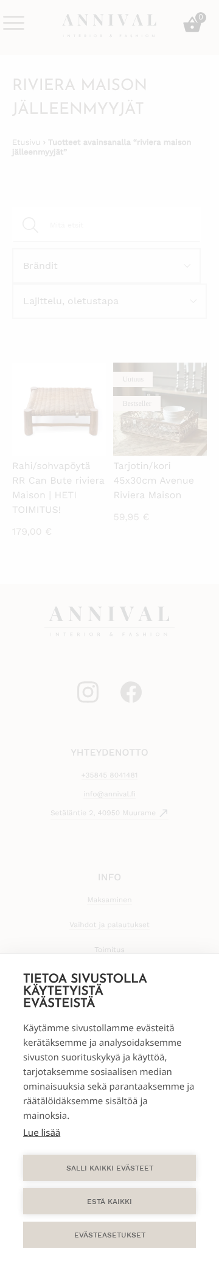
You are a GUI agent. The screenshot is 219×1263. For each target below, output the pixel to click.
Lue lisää (41, 1133)
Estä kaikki (109, 1201)
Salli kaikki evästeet (109, 1168)
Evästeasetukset (109, 1235)
